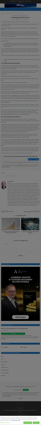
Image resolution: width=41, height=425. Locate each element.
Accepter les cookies (27, 422)
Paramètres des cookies (5, 422)
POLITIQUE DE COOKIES (15, 420)
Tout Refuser (36, 422)
